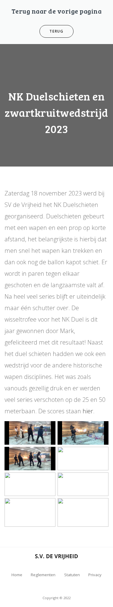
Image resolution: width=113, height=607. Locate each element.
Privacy (95, 574)
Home (16, 574)
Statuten (72, 574)
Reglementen (43, 574)
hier (87, 411)
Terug (56, 31)
